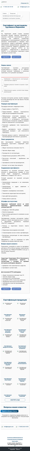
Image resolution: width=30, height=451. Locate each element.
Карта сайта (15, 441)
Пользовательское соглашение (15, 439)
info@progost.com (24, 6)
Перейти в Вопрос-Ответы (9, 411)
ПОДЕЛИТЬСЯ (5, 57)
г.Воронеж (24, 3)
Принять (18, 449)
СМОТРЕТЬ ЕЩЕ (15, 400)
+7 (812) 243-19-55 (8, 6)
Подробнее (12, 449)
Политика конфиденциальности (15, 437)
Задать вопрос (16, 57)
